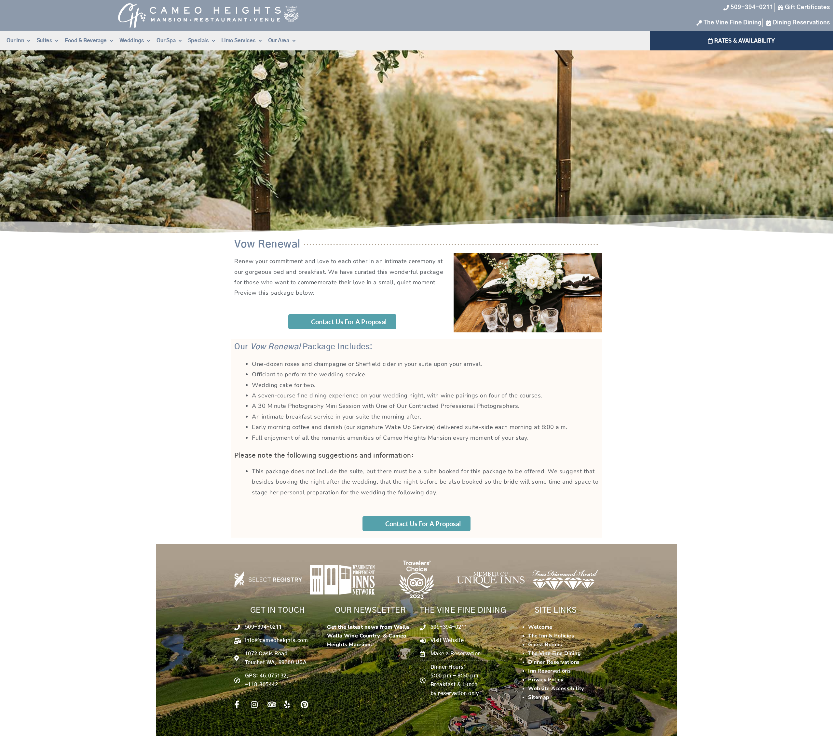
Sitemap (539, 697)
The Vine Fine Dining (554, 653)
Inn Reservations (549, 671)
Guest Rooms (545, 644)
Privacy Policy (545, 679)
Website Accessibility (556, 688)
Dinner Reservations (554, 662)
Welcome (540, 627)
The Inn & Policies (551, 635)
